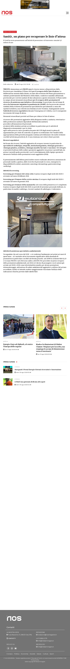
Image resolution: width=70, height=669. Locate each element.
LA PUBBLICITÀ (41, 638)
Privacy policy (35, 660)
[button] (61, 308)
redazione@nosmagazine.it (47, 635)
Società (32, 654)
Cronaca (9, 654)
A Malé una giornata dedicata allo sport (30, 382)
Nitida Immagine (40, 661)
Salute (39, 654)
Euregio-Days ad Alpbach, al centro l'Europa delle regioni (18, 345)
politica (5, 341)
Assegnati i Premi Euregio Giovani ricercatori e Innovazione (38, 369)
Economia (24, 654)
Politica (16, 654)
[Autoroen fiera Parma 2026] (35, 220)
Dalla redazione (8, 84)
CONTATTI (12, 638)
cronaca (17, 366)
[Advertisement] (35, 289)
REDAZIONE (40, 632)
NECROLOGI (40, 644)
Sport (52, 654)
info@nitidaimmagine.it (46, 641)
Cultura (45, 654)
